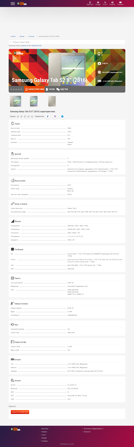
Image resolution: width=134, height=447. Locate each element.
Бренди (22, 36)
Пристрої (90, 4)
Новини (112, 4)
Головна (12, 36)
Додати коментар (20, 412)
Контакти (87, 432)
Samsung (31, 36)
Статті (105, 4)
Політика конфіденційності (93, 429)
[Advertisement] (67, 20)
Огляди (98, 4)
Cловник (120, 4)
